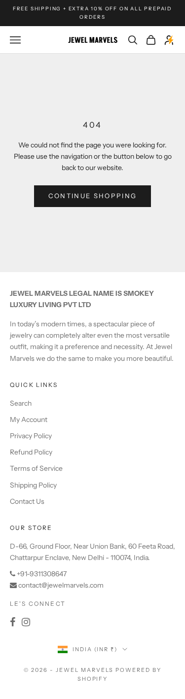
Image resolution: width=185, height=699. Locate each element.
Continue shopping (92, 196)
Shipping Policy (33, 485)
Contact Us (27, 501)
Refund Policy (31, 452)
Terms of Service (36, 468)
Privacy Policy (31, 435)
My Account (28, 419)
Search (21, 403)
